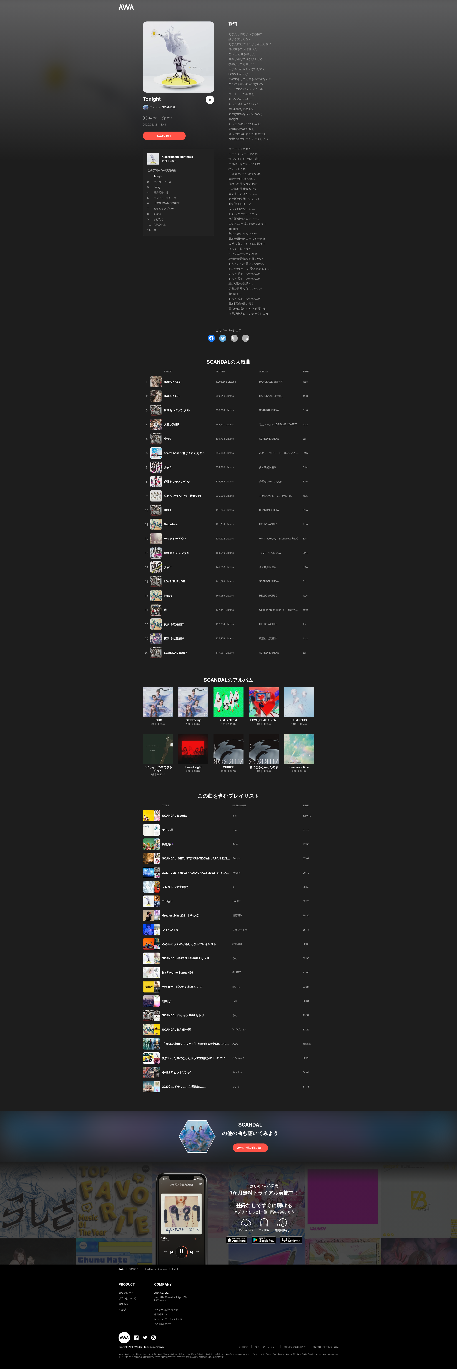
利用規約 (243, 1346)
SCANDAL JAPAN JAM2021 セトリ (185, 958)
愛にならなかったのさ (264, 767)
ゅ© (234, 1001)
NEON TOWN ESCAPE (167, 203)
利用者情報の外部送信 (294, 1346)
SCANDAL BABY (175, 653)
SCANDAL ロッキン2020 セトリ (183, 1015)
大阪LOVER (171, 424)
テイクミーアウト (175, 538)
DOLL (168, 510)
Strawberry (193, 720)
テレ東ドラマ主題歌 (175, 887)
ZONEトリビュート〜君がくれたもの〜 (281, 453)
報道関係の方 (160, 1314)
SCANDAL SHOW (269, 410)
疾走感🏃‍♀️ (168, 844)
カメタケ (237, 1072)
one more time (299, 767)
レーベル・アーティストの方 (168, 1319)
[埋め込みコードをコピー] (245, 338)
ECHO (158, 720)
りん (234, 829)
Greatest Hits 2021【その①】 (181, 915)
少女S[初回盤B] (267, 467)
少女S (168, 439)
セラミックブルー (164, 208)
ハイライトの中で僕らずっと (158, 768)
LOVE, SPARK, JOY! (263, 720)
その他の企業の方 (162, 1323)
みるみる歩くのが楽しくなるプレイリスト (189, 944)
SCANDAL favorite (174, 815)
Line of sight (193, 767)
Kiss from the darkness (177, 157)
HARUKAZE (172, 382)
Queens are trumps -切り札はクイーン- (281, 609)
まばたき (159, 219)
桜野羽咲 (237, 915)
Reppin (236, 858)
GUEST (236, 972)
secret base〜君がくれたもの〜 (184, 453)
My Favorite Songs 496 (177, 972)
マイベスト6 (170, 930)
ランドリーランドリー (166, 197)
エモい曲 (168, 830)
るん (234, 958)
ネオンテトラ (239, 929)
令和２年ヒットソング (176, 1072)
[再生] (210, 100)
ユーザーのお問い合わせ (166, 1309)
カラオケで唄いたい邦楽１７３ (182, 987)
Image (168, 595)
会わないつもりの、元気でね (182, 496)
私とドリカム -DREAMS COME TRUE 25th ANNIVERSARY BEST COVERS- (302, 424)
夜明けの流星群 (174, 624)
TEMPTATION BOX (270, 552)
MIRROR (228, 767)
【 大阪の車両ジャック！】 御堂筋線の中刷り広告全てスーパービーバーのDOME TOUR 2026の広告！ (228, 1044)
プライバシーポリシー (266, 1346)
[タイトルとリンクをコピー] (234, 338)
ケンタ (236, 1086)
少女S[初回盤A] (267, 567)
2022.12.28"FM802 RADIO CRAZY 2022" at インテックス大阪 (202, 873)
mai (234, 815)
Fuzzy (157, 187)
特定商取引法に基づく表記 (325, 1346)
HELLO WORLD (268, 524)
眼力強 (236, 986)
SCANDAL (169, 107)
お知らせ (124, 1304)
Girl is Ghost (228, 720)
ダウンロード (126, 1292)
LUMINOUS (299, 720)
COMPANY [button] (163, 1284)
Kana (235, 844)
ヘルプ (122, 1309)
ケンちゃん (238, 1058)
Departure (170, 524)
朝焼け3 (167, 1001)
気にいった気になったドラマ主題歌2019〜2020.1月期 (197, 1058)
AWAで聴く (164, 136)
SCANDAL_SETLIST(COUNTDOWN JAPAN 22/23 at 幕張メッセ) (205, 858)
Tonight (167, 901)
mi (233, 887)
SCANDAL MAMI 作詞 (176, 1029)
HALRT (236, 901)
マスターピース (162, 181)
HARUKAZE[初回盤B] (271, 396)
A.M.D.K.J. (160, 224)
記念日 (157, 214)
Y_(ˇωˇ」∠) (239, 1029)
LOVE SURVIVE (174, 581)
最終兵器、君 (161, 192)
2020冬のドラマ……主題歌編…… (184, 1086)
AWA (235, 1043)
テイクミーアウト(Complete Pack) (278, 538)
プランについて (127, 1298)
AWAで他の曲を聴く (250, 1148)
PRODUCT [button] (127, 1284)
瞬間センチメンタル (177, 410)
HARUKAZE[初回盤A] (271, 381)
